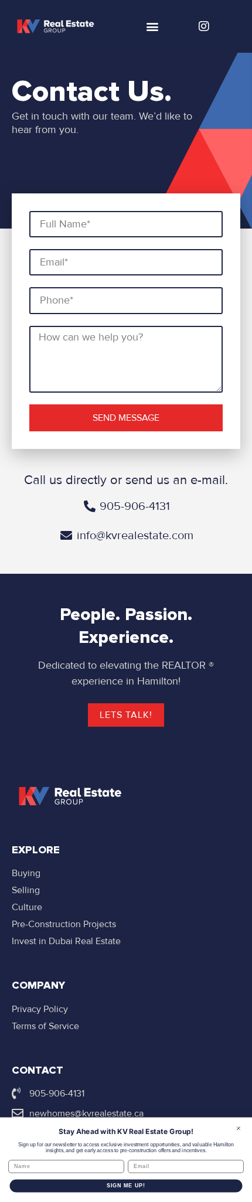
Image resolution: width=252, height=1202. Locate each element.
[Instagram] (204, 26)
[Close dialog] (238, 1128)
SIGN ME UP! (126, 1185)
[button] (152, 26)
